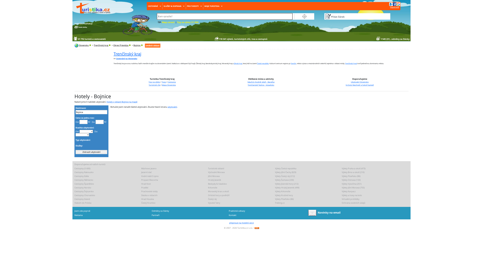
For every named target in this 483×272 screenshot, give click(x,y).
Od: (77, 122)
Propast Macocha (149, 180)
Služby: (79, 145)
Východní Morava (216, 172)
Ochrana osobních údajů (353, 202)
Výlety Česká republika (285, 168)
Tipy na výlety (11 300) (187, 22)
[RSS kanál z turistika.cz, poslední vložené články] (257, 228)
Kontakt (232, 215)
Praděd (144, 187)
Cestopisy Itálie (81, 176)
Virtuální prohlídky (350, 199)
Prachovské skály (149, 191)
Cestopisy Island (82, 199)
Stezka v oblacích (149, 195)
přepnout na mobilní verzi (241, 223)
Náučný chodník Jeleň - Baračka (261, 82)
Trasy (164, 82)
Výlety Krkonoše (282, 191)
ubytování (172, 107)
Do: (93, 122)
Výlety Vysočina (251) (351, 183)
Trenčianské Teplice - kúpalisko (261, 85)
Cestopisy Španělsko (84, 183)
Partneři (155, 215)
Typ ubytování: (83, 140)
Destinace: (81, 108)
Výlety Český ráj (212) (285, 176)
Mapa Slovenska (169, 85)
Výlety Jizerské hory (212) (286, 183)
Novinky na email (329, 212)
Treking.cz (280, 202)
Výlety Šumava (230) (284, 180)
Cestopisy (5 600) (82, 168)
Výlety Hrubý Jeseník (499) (287, 187)
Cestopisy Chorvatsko (84, 195)
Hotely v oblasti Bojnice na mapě (122, 101)
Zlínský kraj (238, 63)
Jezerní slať (146, 172)
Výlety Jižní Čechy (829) (285, 172)
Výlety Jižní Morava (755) (353, 187)
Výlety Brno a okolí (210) (353, 172)
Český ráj (212, 199)
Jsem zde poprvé (82, 211)
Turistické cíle (154, 85)
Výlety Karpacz (349, 191)
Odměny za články (160, 211)
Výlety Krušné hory (284, 195)
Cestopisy (172, 82)
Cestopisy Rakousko (84, 172)
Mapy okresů (168, 22)
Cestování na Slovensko (126, 58)
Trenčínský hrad (351, 63)
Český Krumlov (148, 202)
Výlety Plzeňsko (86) (351, 176)
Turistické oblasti (216, 168)
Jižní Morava (214, 176)
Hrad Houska (147, 199)
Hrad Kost (146, 183)
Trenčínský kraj (127, 54)
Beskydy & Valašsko (217, 183)
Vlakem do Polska (82, 202)
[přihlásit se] (394, 4)
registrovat (394, 7)
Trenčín (293, 63)
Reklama (78, 215)
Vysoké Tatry (214, 202)
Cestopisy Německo (83, 180)
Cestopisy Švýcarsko (84, 191)
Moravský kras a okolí (218, 191)
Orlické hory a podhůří (219, 195)
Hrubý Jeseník (214, 180)
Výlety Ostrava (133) (351, 180)
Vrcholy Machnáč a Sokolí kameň (360, 85)
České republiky (263, 63)
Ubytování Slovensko (360, 82)
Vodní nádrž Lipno (150, 176)
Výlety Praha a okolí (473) (354, 168)
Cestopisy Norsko (82, 187)
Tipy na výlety (154, 82)
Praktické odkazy (237, 211)
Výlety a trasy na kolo (352, 195)
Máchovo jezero (148, 168)
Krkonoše (212, 187)
